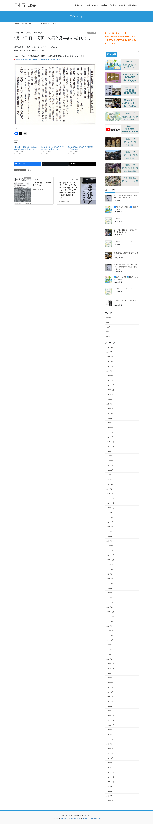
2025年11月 (110, 390)
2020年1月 (109, 711)
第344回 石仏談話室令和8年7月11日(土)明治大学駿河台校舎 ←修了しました (126, 267)
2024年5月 (109, 475)
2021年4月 (109, 645)
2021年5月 (109, 640)
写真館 (108, 327)
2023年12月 (110, 498)
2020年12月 (110, 664)
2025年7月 (109, 409)
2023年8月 (109, 517)
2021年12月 (110, 607)
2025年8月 (109, 404)
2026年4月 (109, 366)
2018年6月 (109, 801)
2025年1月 (109, 437)
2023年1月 (109, 550)
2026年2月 (109, 376)
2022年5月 (109, 583)
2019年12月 (110, 716)
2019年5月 (109, 749)
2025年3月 (109, 428)
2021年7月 (109, 631)
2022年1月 (109, 602)
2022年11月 (110, 560)
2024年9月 (109, 456)
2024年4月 (109, 479)
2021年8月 (109, 626)
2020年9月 (109, 678)
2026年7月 (109, 352)
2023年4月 (109, 536)
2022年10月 (110, 564)
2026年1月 (109, 380)
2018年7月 (109, 796)
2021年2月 (109, 654)
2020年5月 (109, 697)
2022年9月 (109, 569)
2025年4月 (109, 423)
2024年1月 (109, 494)
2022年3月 (109, 593)
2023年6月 (109, 527)
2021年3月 (109, 649)
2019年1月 (109, 767)
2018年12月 (110, 772)
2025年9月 (109, 399)
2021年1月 (109, 659)
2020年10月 (110, 673)
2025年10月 (110, 394)
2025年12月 (110, 385)
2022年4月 (109, 588)
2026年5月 (109, 361)
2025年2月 (109, 432)
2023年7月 (109, 522)
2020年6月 (109, 692)
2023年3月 (109, 541)
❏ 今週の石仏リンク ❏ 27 (123, 218)
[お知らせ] (22, 185)
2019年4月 (109, 753)
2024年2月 (109, 489)
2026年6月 (109, 357)
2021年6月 (109, 635)
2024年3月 (109, 484)
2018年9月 (109, 786)
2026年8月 (109, 347)
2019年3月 (109, 758)
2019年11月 (110, 720)
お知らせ (92, 32)
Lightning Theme (76, 818)
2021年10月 (110, 616)
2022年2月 (109, 598)
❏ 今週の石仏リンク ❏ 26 (123, 241)
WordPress (64, 818)
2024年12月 (110, 442)
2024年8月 (109, 461)
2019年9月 (109, 730)
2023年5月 (109, 531)
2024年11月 (110, 446)
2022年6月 (109, 579)
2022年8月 (109, 574)
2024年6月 (109, 470)
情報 (107, 332)
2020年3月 (109, 706)
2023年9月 (109, 512)
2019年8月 (109, 734)
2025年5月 (109, 418)
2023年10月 (110, 508)
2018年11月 (110, 777)
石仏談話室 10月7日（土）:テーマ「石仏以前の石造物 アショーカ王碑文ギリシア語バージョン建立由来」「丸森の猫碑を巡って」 (68, 190)
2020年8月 (109, 683)
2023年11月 (110, 503)
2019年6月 (109, 744)
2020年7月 (109, 687)
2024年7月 (109, 465)
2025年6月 (109, 413)
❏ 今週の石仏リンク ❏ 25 (123, 289)
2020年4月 (109, 701)
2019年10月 (110, 725)
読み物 (108, 336)
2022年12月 (110, 555)
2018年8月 (109, 791)
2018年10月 (110, 782)
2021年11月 (110, 612)
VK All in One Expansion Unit (91, 818)
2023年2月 (109, 546)
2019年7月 (109, 739)
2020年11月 (110, 668)
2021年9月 (109, 621)
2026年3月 (109, 371)
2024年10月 (110, 451)
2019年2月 (109, 763)
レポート (109, 322)
